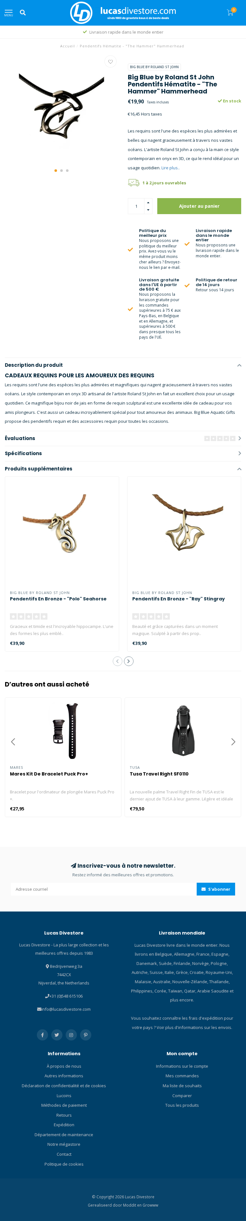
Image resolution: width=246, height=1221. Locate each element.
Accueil (67, 46)
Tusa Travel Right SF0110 (159, 774)
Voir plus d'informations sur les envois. (194, 1027)
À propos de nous (64, 1066)
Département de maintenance (64, 1134)
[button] (55, 170)
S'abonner (218, 889)
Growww (150, 1205)
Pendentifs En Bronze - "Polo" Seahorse (58, 599)
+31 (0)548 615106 (66, 996)
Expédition (64, 1125)
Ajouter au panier (199, 206)
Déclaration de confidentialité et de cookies (64, 1085)
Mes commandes (182, 1076)
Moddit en (133, 1205)
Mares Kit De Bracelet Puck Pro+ (49, 774)
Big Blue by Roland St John (154, 67)
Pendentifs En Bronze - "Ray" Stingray (178, 599)
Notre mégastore (63, 1144)
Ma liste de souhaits (182, 1085)
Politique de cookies (64, 1164)
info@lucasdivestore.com (66, 1009)
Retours (64, 1115)
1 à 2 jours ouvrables (164, 183)
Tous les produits (182, 1105)
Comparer (182, 1095)
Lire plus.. (170, 168)
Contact (64, 1154)
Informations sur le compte (182, 1066)
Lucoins (64, 1095)
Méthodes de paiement (64, 1105)
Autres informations (64, 1076)
